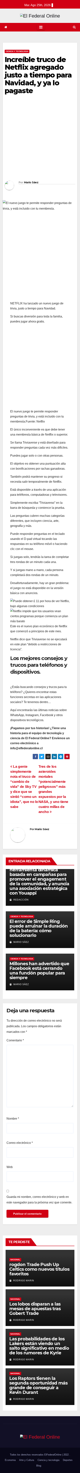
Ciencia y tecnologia (17, 51)
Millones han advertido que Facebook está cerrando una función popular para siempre (39, 970)
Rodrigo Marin (23, 1280)
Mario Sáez (31, 182)
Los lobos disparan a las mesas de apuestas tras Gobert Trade (35, 1308)
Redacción (21, 899)
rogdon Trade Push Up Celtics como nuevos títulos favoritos (39, 1269)
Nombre (13, 1118)
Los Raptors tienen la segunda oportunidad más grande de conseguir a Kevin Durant (38, 1385)
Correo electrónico (20, 1142)
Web (10, 1167)
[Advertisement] (40, 139)
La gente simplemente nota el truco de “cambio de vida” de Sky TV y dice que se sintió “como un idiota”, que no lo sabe (24, 787)
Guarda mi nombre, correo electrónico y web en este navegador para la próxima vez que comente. (39, 1199)
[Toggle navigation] (41, 27)
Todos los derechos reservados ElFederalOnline (36, 1454)
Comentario (15, 1040)
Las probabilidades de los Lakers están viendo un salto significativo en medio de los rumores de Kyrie (39, 1345)
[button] (74, 27)
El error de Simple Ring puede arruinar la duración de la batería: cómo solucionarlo (38, 928)
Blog (38, 1465)
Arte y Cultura (26, 1460)
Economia (10, 1460)
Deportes (68, 1460)
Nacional (15, 1260)
